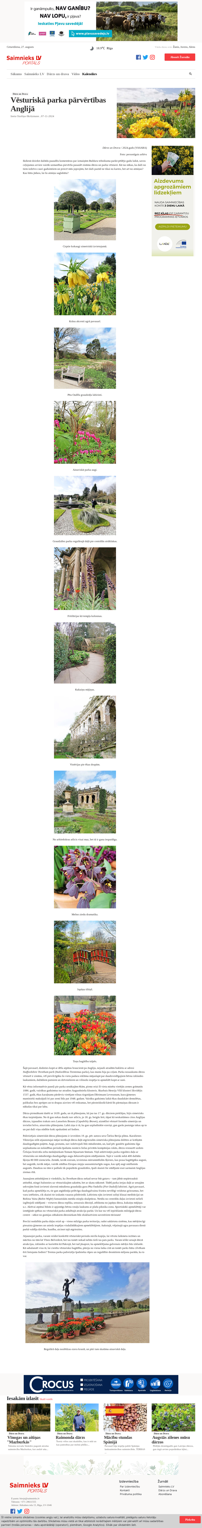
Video (75, 74)
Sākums (16, 74)
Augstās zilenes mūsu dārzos (171, 1439)
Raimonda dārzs (70, 1437)
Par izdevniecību (130, 1486)
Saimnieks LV (34, 74)
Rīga (110, 48)
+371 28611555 (28, 1502)
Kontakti (125, 1490)
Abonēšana (165, 1494)
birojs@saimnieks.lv (30, 1498)
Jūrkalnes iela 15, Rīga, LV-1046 (35, 1505)
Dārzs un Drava (20, 94)
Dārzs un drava (58, 74)
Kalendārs (89, 74)
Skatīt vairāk (46, 1399)
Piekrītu (190, 1519)
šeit (133, 1524)
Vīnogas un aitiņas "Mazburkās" (23, 1439)
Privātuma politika (131, 1494)
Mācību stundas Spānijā (117, 1439)
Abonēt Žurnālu (180, 57)
